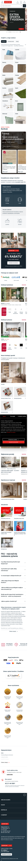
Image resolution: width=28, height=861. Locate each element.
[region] (13, 278)
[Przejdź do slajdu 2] (8, 32)
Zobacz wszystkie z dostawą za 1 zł (10, 146)
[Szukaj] (24, 5)
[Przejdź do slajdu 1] (7, 32)
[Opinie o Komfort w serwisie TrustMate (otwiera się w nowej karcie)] (13, 675)
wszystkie (24, 454)
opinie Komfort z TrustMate (16, 671)
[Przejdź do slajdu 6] (14, 32)
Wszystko (4, 313)
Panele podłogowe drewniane (7, 755)
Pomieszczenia (11, 41)
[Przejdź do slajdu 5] (13, 32)
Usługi (17, 41)
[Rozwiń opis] (25, 45)
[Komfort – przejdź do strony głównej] (5, 824)
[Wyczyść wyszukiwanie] (21, 5)
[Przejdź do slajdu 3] (10, 32)
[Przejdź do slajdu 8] (18, 32)
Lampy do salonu (4, 757)
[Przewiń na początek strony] (24, 795)
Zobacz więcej (12, 631)
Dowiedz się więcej (11, 432)
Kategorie (4, 41)
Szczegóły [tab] (12, 416)
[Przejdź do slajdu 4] (11, 32)
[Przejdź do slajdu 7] (16, 32)
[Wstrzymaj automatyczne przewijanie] (20, 32)
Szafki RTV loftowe (5, 759)
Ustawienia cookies (12, 439)
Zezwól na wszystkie (13, 442)
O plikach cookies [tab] (22, 416)
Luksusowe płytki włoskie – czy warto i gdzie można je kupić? (10, 471)
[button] (17, 2)
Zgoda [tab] (4, 416)
